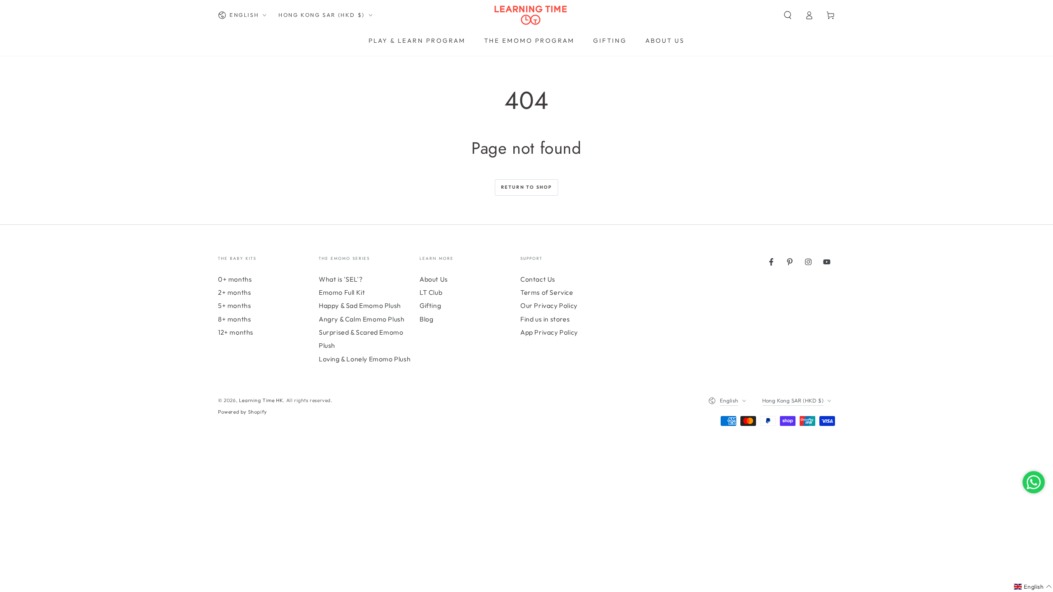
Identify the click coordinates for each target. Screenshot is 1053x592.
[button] (787, 15)
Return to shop (526, 187)
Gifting (430, 305)
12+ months (235, 332)
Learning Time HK (261, 400)
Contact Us (537, 279)
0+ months (235, 279)
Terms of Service (546, 292)
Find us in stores (545, 319)
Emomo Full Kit (342, 292)
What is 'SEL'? (340, 279)
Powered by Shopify (242, 412)
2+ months (234, 292)
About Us (434, 279)
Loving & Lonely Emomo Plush (365, 359)
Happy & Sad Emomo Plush (360, 305)
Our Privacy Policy (549, 305)
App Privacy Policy (549, 332)
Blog (426, 319)
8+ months (234, 319)
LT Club (431, 292)
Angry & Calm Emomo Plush (361, 319)
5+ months (234, 305)
